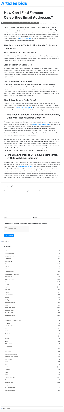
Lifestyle (7, 331)
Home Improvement (10, 315)
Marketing (7, 333)
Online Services (9, 343)
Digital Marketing (9, 279)
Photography (8, 346)
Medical (7, 336)
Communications (9, 271)
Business (7, 263)
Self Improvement (9, 361)
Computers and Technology (12, 274)
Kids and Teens (9, 325)
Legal (6, 328)
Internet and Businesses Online (13, 320)
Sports (6, 372)
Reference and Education (11, 356)
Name (6, 211)
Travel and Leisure (10, 377)
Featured (7, 289)
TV (5, 380)
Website (35, 217)
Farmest (7, 284)
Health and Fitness (10, 307)
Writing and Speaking (10, 390)
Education (7, 282)
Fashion (7, 287)
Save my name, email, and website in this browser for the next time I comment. (26, 223)
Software (7, 369)
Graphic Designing (10, 302)
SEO (6, 364)
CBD (6, 269)
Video (6, 385)
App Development (9, 253)
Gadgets (7, 297)
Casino (6, 266)
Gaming (7, 300)
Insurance (7, 318)
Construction (8, 276)
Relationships (8, 359)
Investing (7, 323)
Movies (7, 338)
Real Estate (8, 351)
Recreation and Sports (11, 354)
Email (6, 217)
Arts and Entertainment (11, 256)
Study (6, 374)
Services (7, 367)
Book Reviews (8, 261)
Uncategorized (9, 382)
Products (7, 349)
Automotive (8, 258)
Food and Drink (9, 294)
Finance (7, 292)
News (6, 341)
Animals (7, 251)
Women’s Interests (10, 387)
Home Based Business (11, 312)
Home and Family (9, 310)
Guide (6, 305)
